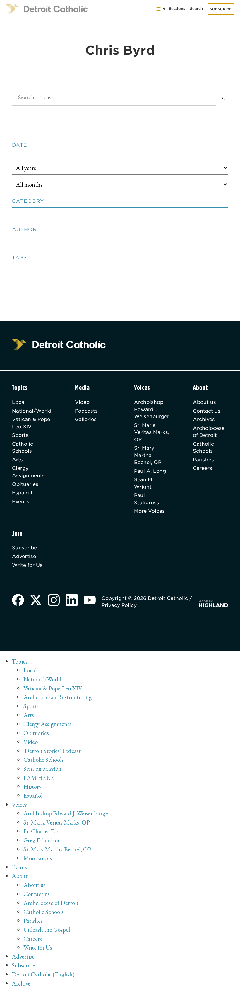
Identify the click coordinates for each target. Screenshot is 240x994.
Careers (202, 468)
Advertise (24, 556)
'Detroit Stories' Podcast (52, 751)
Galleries (86, 419)
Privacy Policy (119, 605)
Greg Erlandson (42, 840)
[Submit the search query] (223, 97)
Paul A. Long (150, 471)
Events (20, 501)
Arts (17, 460)
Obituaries (25, 484)
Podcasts (86, 411)
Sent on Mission (42, 769)
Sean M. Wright (143, 483)
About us (204, 402)
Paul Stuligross (146, 498)
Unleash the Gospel (46, 930)
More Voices (149, 511)
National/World (31, 411)
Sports (20, 435)
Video (82, 402)
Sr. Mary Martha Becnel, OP (147, 455)
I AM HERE (38, 778)
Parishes (203, 460)
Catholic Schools (22, 447)
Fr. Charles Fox (41, 831)
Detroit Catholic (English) (43, 974)
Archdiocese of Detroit (208, 431)
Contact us (206, 411)
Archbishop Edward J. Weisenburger (151, 409)
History (32, 786)
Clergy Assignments (28, 471)
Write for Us (27, 565)
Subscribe (221, 9)
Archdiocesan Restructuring (57, 697)
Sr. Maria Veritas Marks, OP (151, 432)
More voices (37, 858)
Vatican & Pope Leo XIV (31, 422)
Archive (21, 983)
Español (22, 493)
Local (19, 402)
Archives (204, 419)
